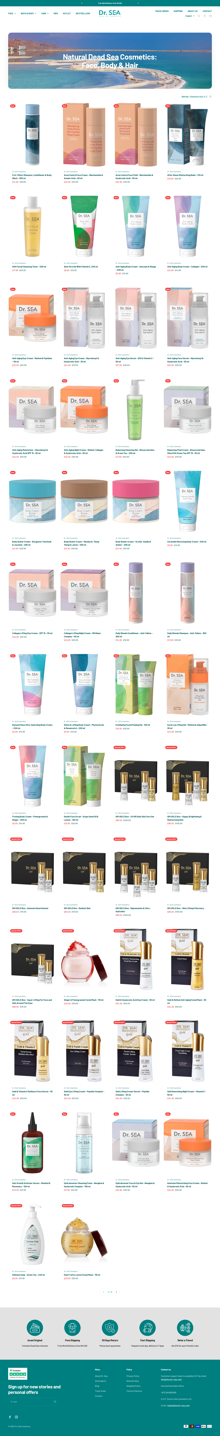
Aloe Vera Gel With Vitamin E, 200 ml (81, 266)
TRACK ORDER (162, 11)
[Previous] (81, 3)
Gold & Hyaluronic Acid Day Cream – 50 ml (135, 1000)
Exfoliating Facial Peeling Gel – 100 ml (133, 725)
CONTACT (207, 11)
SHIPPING (178, 11)
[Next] (138, 3)
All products (100, 1381)
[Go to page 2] (116, 1292)
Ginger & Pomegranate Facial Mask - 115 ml (83, 1000)
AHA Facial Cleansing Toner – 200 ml (29, 266)
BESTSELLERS (83, 13)
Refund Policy (132, 1381)
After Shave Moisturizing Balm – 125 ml (185, 175)
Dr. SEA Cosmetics (19, 172)
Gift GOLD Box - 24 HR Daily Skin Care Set (135, 816)
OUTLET (67, 13)
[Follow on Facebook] (10, 1417)
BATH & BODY (27, 13)
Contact (98, 1396)
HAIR (43, 13)
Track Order (100, 1391)
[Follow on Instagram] (16, 1417)
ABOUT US (193, 11)
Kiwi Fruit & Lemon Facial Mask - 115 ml (82, 1274)
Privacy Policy (132, 1376)
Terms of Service (134, 1391)
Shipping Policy (133, 1386)
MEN (56, 13)
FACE (10, 13)
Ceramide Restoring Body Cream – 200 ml (186, 541)
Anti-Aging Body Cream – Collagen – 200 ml (187, 266)
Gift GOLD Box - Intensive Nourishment (30, 908)
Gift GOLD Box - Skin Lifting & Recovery (185, 908)
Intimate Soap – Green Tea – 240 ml (28, 1274)
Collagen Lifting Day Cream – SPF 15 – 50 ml (32, 633)
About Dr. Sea (101, 1376)
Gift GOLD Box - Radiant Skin (77, 908)
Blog (97, 1386)
